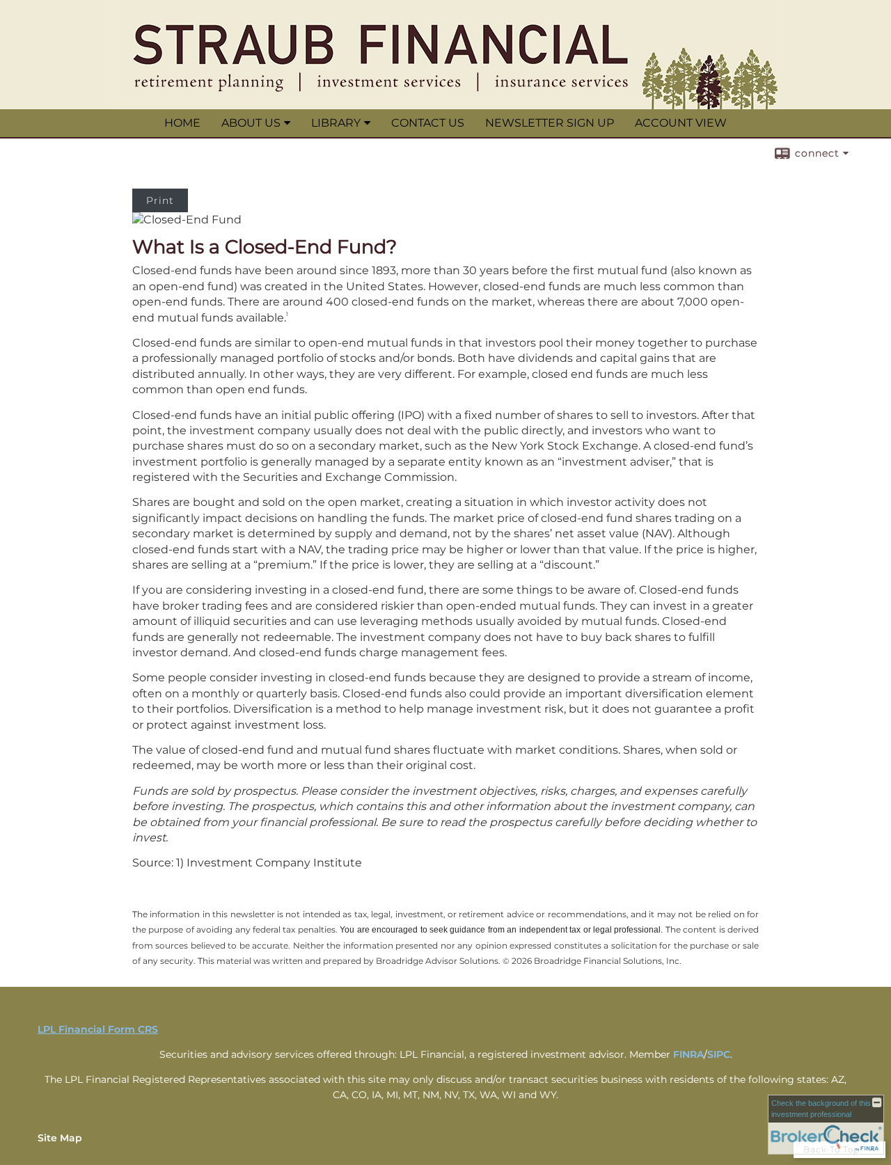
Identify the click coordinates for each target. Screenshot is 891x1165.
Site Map (60, 1138)
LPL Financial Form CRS (98, 1029)
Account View (681, 122)
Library (336, 122)
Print (160, 200)
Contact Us (427, 122)
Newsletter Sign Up (549, 122)
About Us (251, 122)
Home (182, 122)
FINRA (688, 1054)
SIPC (718, 1054)
